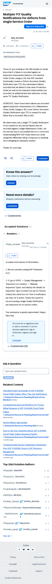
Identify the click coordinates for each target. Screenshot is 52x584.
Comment (43, 158)
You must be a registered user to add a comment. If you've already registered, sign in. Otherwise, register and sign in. (25, 329)
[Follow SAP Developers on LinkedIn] (33, 549)
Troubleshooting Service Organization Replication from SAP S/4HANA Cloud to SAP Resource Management (24, 448)
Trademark (12, 571)
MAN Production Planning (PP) (14, 57)
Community (18, 4)
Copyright (13, 564)
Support (39, 571)
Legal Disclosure (39, 564)
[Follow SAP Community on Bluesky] (24, 549)
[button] (33, 46)
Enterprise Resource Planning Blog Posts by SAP (27, 415)
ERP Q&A (8, 10)
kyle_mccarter (17, 38)
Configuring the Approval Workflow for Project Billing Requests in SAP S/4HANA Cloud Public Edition (23, 408)
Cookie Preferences (13, 578)
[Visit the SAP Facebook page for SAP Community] (19, 549)
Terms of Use (39, 557)
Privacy (13, 557)
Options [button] (47, 27)
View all (6, 536)
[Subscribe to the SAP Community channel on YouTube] (28, 549)
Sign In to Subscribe (35, 26)
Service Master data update (15, 423)
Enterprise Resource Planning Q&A (20, 426)
